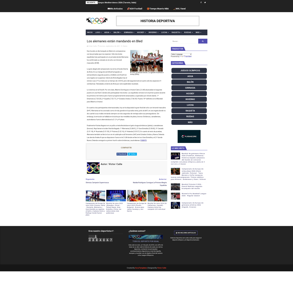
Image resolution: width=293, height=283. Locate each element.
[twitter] (205, 2)
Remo (125, 46)
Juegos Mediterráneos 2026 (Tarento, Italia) (117, 2)
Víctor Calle (161, 268)
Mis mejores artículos (187, 233)
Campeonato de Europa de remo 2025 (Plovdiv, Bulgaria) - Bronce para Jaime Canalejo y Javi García (136, 207)
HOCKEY (140, 32)
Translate (187, 56)
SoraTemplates (141, 268)
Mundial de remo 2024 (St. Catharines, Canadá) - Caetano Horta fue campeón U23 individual (157, 206)
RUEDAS (187, 32)
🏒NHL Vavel (179, 8)
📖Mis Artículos (115, 8)
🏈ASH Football (134, 8)
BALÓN (116, 32)
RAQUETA (176, 32)
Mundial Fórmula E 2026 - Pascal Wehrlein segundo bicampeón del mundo (192, 186)
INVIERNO (153, 32)
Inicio (90, 32)
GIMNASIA (128, 32)
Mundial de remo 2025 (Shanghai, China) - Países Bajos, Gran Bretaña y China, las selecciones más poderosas (114, 208)
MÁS (198, 32)
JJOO (97, 32)
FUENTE (143, 140)
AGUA (106, 32)
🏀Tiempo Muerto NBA (158, 8)
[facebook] (201, 2)
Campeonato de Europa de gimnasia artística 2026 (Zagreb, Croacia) (192, 205)
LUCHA (164, 32)
